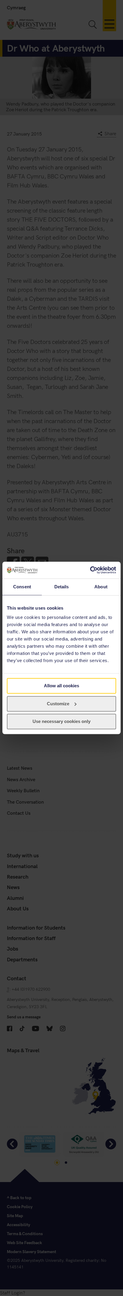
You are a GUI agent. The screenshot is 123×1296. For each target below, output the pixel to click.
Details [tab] (61, 586)
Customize (58, 703)
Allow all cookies (61, 685)
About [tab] (100, 586)
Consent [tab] (22, 586)
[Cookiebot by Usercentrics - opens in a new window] (90, 570)
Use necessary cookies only (61, 721)
